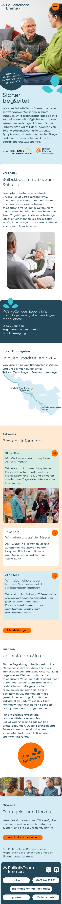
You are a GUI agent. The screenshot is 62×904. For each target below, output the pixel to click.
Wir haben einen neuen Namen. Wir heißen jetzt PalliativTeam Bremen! (23, 584)
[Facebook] (56, 870)
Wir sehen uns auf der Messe (27, 537)
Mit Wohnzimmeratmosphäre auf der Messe (27, 460)
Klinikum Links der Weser (18, 856)
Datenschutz (45, 897)
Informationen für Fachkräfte (31, 889)
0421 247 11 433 (45, 880)
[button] (55, 6)
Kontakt (16, 880)
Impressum (16, 897)
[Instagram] (48, 870)
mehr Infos (12, 82)
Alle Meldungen (17, 630)
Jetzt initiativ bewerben (23, 837)
